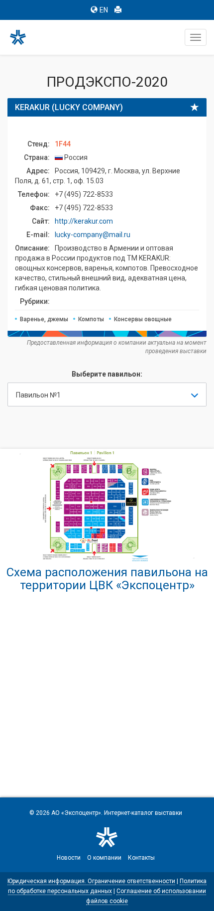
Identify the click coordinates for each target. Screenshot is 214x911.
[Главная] (22, 37)
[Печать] (117, 10)
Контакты (141, 857)
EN (104, 10)
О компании (104, 857)
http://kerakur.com (84, 221)
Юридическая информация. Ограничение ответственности (91, 881)
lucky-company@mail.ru (92, 235)
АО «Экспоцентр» (76, 812)
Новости (69, 857)
